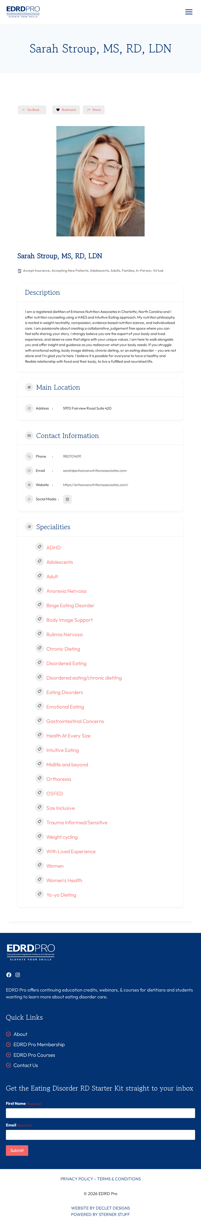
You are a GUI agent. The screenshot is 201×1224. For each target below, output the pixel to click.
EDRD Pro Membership (39, 1044)
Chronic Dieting (63, 648)
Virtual (158, 270)
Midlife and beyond (67, 764)
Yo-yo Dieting (61, 894)
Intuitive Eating (62, 750)
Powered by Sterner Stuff (100, 1214)
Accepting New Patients (69, 270)
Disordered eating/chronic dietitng (84, 677)
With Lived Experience (71, 851)
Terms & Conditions (119, 1178)
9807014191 (72, 456)
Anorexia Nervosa (66, 591)
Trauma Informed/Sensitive (76, 822)
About (20, 1034)
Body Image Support (69, 620)
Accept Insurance (36, 270)
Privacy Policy (77, 1178)
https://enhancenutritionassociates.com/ (95, 484)
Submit (17, 1150)
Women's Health (64, 880)
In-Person (143, 270)
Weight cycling (62, 837)
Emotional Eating (65, 706)
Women (54, 866)
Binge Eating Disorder (70, 605)
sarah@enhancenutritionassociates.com (95, 470)
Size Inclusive (60, 808)
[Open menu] (188, 12)
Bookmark (69, 110)
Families (128, 270)
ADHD (53, 547)
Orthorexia (58, 779)
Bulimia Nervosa (64, 634)
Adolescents (99, 270)
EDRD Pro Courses (34, 1055)
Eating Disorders (64, 692)
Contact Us (25, 1065)
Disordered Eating (66, 663)
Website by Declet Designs (100, 1208)
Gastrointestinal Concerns (75, 721)
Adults (115, 270)
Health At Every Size (68, 735)
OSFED (54, 793)
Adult (52, 576)
